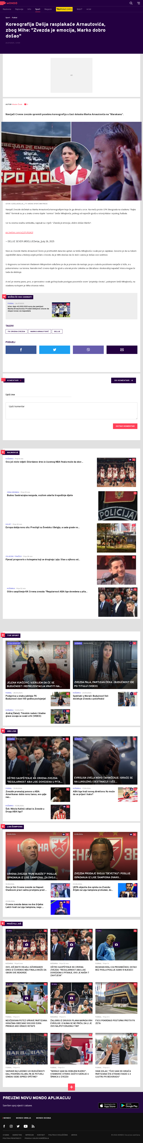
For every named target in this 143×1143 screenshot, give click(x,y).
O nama (6, 1135)
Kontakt (41, 1135)
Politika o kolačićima (58, 1135)
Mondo (7, 1118)
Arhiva (74, 1135)
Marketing (17, 1135)
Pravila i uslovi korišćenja (37, 1138)
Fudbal (14, 18)
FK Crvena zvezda (16, 331)
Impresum (29, 1135)
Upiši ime (10, 394)
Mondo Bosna (43, 1118)
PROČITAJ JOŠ (14, 924)
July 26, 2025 (47, 241)
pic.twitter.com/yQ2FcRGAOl (19, 232)
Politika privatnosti (12, 1138)
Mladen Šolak (17, 105)
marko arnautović (39, 331)
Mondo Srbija (23, 1118)
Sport (8, 18)
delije (57, 331)
